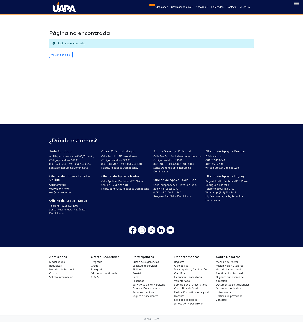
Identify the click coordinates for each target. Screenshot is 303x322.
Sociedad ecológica (185, 299)
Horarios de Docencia (62, 269)
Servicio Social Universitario (149, 284)
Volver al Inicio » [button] (61, 54)
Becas (136, 277)
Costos (53, 273)
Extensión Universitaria (188, 277)
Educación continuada (104, 273)
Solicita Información (61, 277)
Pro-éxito (138, 273)
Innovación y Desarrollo (188, 303)
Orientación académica (146, 288)
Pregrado (96, 262)
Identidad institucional (229, 273)
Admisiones (160, 6)
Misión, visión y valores (229, 265)
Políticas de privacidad (229, 296)
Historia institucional (228, 269)
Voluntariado (182, 281)
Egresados (217, 7)
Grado (94, 265)
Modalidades (57, 262)
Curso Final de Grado (186, 288)
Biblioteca (138, 269)
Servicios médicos (143, 292)
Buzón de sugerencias (146, 262)
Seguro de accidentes (145, 296)
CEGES (95, 277)
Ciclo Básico (181, 265)
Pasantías (138, 281)
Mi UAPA (245, 7)
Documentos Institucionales (233, 284)
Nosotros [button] (201, 7)
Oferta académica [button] (181, 7)
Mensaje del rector (227, 262)
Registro (179, 262)
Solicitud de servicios (145, 265)
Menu (296, 3)
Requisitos (55, 265)
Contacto (231, 7)
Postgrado (97, 269)
